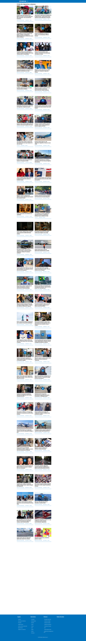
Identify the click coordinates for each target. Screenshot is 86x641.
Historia (32, 631)
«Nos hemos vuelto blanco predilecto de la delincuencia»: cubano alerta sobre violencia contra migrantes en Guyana (43, 16)
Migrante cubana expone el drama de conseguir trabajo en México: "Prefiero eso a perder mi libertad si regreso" (25, 305)
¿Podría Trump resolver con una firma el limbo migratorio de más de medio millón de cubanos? (43, 178)
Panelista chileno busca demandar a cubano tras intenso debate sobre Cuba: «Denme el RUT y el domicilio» (25, 53)
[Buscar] (58, 1)
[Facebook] (62, 1)
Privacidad (19, 622)
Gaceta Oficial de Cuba (47, 629)
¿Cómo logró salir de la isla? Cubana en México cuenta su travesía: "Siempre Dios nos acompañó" (25, 467)
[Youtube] (66, 1)
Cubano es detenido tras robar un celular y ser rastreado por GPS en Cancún (42, 34)
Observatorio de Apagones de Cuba (48, 632)
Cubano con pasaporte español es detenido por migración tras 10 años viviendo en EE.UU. (24, 395)
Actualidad (32, 619)
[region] (61, 20)
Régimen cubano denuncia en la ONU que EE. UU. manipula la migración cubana (42, 71)
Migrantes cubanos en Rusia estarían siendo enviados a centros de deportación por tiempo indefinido (42, 89)
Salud (32, 627)
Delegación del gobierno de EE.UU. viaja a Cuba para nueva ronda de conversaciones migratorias (43, 521)
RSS (45, 627)
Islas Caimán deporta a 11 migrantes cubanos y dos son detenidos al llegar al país (25, 431)
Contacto (19, 619)
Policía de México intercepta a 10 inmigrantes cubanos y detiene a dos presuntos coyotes (42, 413)
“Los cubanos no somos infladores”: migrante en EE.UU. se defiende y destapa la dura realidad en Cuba (42, 214)
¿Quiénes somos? (20, 624)
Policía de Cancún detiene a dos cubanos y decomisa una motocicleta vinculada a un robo (42, 53)
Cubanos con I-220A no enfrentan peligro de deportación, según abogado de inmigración (25, 485)
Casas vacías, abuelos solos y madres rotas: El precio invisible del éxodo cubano (24, 232)
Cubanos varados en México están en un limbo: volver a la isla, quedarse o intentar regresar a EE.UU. (42, 125)
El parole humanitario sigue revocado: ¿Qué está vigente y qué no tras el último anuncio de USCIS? (42, 305)
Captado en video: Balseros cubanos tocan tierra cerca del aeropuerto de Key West (25, 503)
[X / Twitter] (64, 1)
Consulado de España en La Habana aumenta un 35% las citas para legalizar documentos (43, 160)
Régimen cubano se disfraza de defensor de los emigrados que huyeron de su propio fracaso (25, 196)
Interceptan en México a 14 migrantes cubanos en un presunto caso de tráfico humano (25, 413)
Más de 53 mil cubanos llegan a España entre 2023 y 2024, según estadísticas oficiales (43, 485)
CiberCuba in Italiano (47, 622)
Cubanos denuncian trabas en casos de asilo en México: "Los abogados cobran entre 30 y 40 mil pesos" (25, 269)
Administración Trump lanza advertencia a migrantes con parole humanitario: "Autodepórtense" (42, 395)
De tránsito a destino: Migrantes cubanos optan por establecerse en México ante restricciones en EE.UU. (42, 467)
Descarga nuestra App (47, 619)
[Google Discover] (60, 1)
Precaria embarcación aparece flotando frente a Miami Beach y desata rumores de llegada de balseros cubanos (43, 341)
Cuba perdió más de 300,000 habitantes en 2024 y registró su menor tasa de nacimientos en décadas (25, 449)
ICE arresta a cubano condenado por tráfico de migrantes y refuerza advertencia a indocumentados (24, 287)
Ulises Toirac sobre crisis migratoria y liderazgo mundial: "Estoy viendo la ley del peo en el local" (25, 377)
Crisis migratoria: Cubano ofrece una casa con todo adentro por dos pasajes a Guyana (25, 341)
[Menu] (18, 1)
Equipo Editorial (20, 627)
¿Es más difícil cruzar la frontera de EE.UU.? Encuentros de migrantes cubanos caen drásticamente (24, 521)
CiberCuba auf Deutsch (47, 624)
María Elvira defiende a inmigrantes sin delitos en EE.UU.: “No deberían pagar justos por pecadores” (43, 377)
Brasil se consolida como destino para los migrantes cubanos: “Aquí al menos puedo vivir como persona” (43, 287)
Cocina (32, 624)
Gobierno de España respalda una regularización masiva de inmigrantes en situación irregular (24, 359)
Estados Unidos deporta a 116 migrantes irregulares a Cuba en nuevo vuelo (43, 143)
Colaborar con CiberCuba (22, 629)
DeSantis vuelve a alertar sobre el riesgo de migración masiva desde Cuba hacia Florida (43, 107)
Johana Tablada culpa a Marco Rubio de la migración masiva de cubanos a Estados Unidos (25, 178)
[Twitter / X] (63, 619)
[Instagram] (68, 1)
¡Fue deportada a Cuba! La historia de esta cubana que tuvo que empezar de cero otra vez (24, 143)
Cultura (32, 629)
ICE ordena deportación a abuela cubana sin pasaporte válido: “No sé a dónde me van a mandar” (42, 269)
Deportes (32, 622)
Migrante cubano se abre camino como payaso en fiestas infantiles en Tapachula (43, 359)
